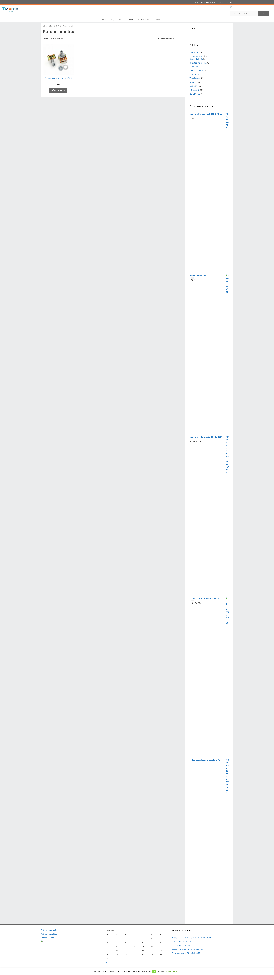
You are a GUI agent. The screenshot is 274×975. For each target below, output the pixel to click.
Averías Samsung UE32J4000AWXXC (188, 949)
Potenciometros (196, 70)
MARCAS (193, 86)
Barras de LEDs (196, 59)
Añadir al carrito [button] (58, 90)
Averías (121, 20)
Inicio (104, 20)
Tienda (130, 20)
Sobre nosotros (47, 938)
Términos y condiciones (208, 2)
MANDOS (193, 82)
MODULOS (194, 90)
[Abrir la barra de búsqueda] (171, 19)
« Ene (108, 962)
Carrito (157, 20)
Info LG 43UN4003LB (181, 942)
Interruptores (194, 67)
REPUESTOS (194, 94)
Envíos (196, 2)
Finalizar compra (144, 20)
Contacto (221, 2)
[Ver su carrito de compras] (165, 19)
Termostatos (194, 74)
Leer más (160, 971)
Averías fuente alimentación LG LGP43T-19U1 (192, 938)
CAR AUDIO (194, 52)
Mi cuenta (230, 2)
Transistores (194, 78)
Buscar (264, 13)
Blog (112, 20)
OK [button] (154, 971)
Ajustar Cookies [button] (172, 971)
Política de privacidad (50, 930)
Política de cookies (49, 934)
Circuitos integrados (198, 63)
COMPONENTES (54, 26)
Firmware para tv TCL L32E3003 (186, 953)
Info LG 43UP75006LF (181, 945)
